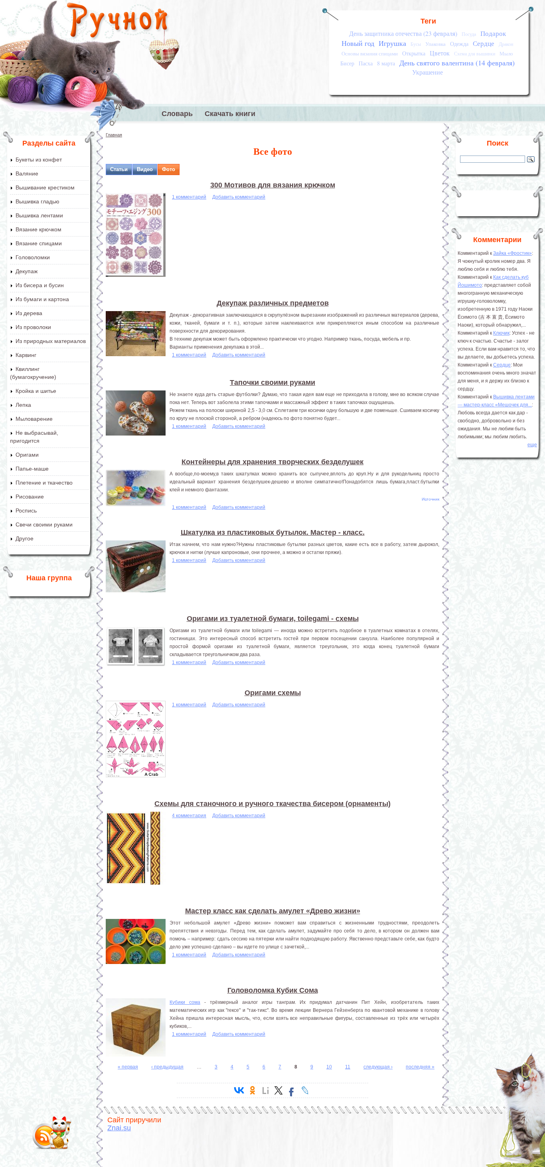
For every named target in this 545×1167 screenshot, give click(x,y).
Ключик (501, 333)
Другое (25, 538)
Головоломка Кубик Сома (272, 990)
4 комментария (189, 815)
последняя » (420, 1067)
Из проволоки (33, 327)
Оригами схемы (273, 693)
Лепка (23, 405)
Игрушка (392, 43)
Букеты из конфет (39, 159)
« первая (128, 1067)
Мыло (506, 53)
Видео (145, 169)
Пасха (366, 63)
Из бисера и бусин (40, 285)
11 (347, 1067)
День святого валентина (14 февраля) (457, 62)
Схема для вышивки (474, 54)
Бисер (347, 63)
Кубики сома (185, 1002)
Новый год (358, 43)
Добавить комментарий (238, 197)
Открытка (413, 53)
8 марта (386, 63)
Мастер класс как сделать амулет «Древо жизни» (272, 911)
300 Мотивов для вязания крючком (272, 185)
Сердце (483, 43)
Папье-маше (32, 468)
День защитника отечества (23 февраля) (403, 33)
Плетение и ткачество (44, 482)
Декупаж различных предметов (273, 303)
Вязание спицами (39, 243)
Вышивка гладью (37, 201)
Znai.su (119, 1128)
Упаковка (435, 43)
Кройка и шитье (36, 391)
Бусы (416, 44)
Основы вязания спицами (370, 53)
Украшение (427, 72)
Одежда (459, 43)
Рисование (30, 496)
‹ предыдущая (167, 1067)
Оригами (27, 454)
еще (532, 444)
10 (329, 1067)
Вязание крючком (38, 229)
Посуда (469, 34)
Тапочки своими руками (272, 382)
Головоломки (33, 257)
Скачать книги (230, 114)
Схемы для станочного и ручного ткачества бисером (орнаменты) (272, 804)
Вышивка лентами (39, 215)
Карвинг (26, 355)
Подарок (493, 33)
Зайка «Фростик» (512, 253)
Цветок (440, 53)
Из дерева (29, 313)
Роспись (26, 510)
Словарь (177, 114)
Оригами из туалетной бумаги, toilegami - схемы (273, 619)
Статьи (119, 169)
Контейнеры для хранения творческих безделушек (272, 462)
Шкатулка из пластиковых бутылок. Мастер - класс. (273, 532)
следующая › (378, 1067)
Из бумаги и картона (42, 299)
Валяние (27, 173)
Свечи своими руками (44, 524)
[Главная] (117, 22)
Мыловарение (34, 419)
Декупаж (27, 271)
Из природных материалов (51, 341)
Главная (114, 134)
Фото (168, 169)
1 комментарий (189, 197)
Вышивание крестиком (45, 187)
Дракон (506, 44)
